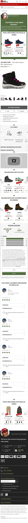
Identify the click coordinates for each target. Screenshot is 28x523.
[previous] (3, 44)
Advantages (5, 305)
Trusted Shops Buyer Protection (10, 121)
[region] (14, 261)
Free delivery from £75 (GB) (9, 115)
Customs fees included (7, 450)
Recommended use (7, 308)
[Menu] (2, 7)
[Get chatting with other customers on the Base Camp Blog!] (7, 495)
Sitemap (4, 518)
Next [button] (25, 134)
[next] (24, 44)
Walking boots (4, 10)
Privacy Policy (18, 266)
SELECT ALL (14, 273)
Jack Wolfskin (5, 62)
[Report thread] (9, 297)
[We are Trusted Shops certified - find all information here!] (16, 450)
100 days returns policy (8, 116)
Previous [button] (2, 134)
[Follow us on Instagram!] (3, 495)
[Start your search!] (26, 7)
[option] (14, 81)
